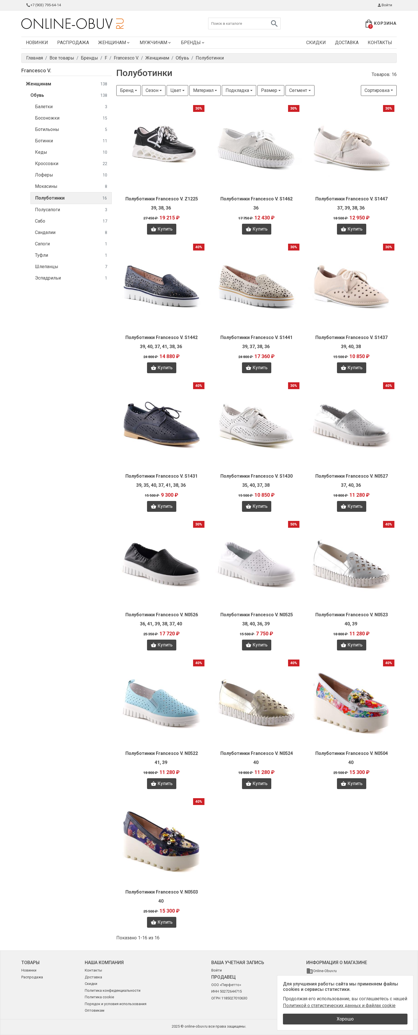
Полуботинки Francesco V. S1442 (161, 337)
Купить (165, 229)
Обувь (68, 95)
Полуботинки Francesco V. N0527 (351, 476)
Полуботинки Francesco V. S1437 (351, 337)
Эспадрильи (71, 278)
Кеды (71, 152)
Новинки (37, 42)
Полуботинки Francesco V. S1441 (256, 337)
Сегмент (298, 90)
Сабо (71, 221)
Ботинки (71, 140)
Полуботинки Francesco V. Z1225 (161, 199)
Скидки (316, 42)
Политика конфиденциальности (112, 990)
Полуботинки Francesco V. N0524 (256, 753)
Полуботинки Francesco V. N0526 (161, 614)
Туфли (71, 255)
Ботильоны (71, 129)
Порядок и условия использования (115, 1004)
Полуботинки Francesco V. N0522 (161, 753)
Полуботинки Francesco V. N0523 (351, 614)
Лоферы (71, 175)
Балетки (71, 106)
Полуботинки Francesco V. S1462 (256, 199)
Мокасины (71, 186)
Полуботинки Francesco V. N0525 (256, 614)
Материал (203, 90)
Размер (269, 90)
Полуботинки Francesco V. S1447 (351, 199)
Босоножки (71, 118)
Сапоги (71, 244)
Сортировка (377, 90)
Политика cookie (99, 997)
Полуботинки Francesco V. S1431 (161, 476)
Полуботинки (71, 198)
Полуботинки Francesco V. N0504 (351, 753)
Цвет (175, 90)
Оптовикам (94, 1010)
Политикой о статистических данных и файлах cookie (339, 1005)
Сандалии (71, 232)
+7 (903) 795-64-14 (45, 5)
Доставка (347, 42)
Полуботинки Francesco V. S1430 (256, 476)
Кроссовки (71, 163)
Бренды (191, 42)
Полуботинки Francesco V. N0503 (161, 892)
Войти (387, 5)
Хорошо (345, 1019)
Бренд (127, 90)
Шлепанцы (71, 266)
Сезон (152, 90)
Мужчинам (153, 42)
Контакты (380, 42)
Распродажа (73, 42)
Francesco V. (36, 70)
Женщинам (112, 42)
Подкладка (237, 90)
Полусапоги (71, 209)
